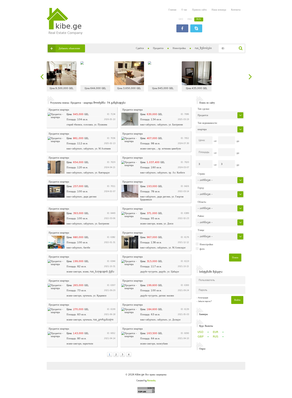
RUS (198, 19)
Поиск (235, 257)
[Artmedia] (146, 381)
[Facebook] (182, 28)
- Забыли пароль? (204, 301)
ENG (190, 19)
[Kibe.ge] (64, 33)
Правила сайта (199, 9)
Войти (237, 299)
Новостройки (206, 244)
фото (202, 249)
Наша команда (219, 9)
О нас (184, 9)
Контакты (236, 9)
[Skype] (196, 28)
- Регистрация (202, 297)
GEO (181, 19)
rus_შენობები (203, 48)
